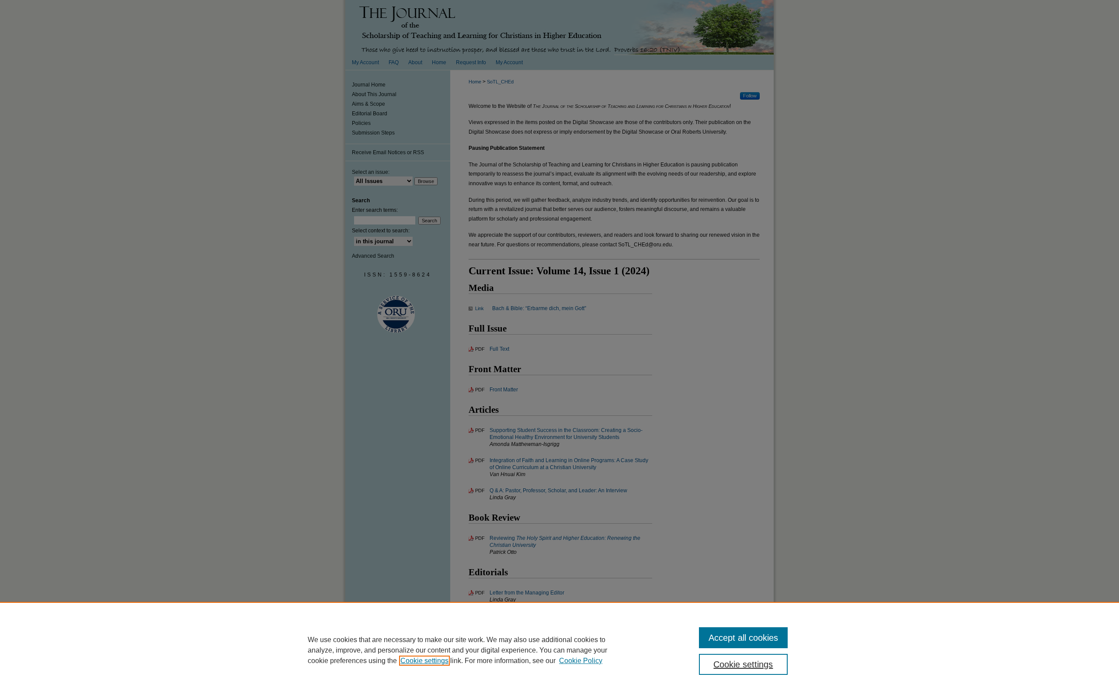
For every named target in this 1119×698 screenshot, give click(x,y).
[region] (559, 650)
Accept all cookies (743, 638)
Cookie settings (424, 660)
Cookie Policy (580, 660)
